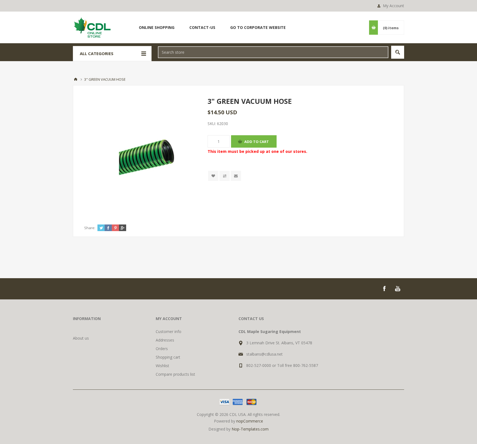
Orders (162, 348)
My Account (393, 5)
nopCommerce (249, 421)
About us (81, 338)
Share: (89, 227)
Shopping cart (168, 357)
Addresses (165, 340)
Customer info (168, 331)
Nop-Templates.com (250, 429)
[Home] (75, 79)
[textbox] (273, 52)
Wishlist (162, 365)
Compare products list (175, 374)
